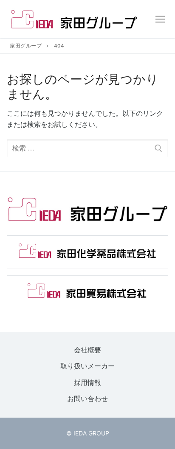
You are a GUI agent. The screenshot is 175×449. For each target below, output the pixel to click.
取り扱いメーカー (87, 366)
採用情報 (87, 382)
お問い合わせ (87, 399)
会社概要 (87, 350)
